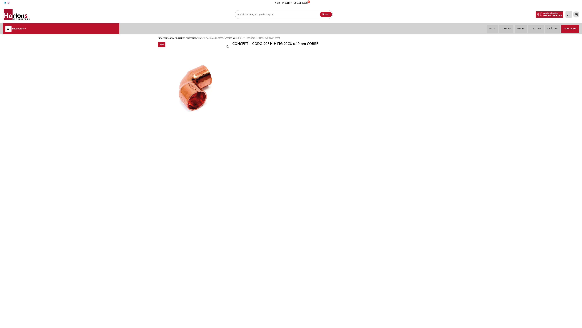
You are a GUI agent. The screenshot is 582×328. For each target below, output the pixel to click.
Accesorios (230, 38)
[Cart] (576, 14)
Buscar (325, 14)
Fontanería (169, 38)
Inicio (160, 38)
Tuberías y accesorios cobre (210, 38)
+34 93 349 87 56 (552, 16)
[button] (227, 47)
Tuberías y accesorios (186, 38)
